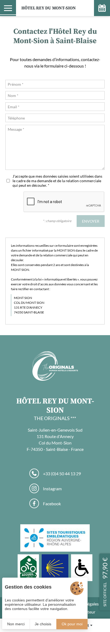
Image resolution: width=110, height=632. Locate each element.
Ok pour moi (72, 624)
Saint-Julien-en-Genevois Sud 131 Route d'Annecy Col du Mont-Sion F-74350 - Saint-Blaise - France (55, 439)
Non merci (16, 624)
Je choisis (43, 624)
